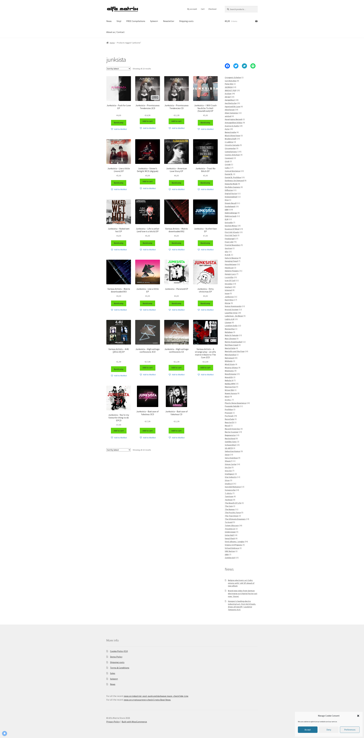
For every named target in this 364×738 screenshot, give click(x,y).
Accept (308, 729)
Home (112, 42)
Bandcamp (118, 122)
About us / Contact (115, 32)
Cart (202, 9)
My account (192, 9)
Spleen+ (154, 21)
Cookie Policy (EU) (119, 651)
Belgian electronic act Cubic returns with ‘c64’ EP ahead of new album (241, 583)
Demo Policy (116, 656)
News (109, 21)
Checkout (212, 9)
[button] (358, 715)
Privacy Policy (113, 721)
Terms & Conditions (119, 667)
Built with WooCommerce (134, 721)
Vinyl (119, 21)
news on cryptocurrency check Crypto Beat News (147, 699)
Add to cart (148, 121)
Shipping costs (186, 21)
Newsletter (168, 21)
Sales (112, 673)
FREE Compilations (135, 21)
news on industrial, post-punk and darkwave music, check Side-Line (156, 696)
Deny (328, 729)
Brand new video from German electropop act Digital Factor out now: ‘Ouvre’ (242, 593)
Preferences (349, 729)
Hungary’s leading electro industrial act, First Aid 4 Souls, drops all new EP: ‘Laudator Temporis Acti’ (242, 605)
